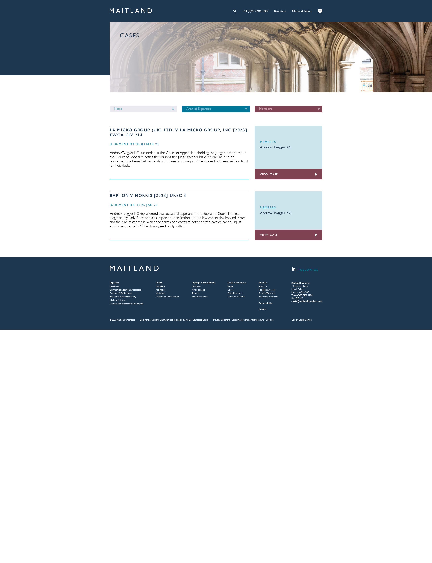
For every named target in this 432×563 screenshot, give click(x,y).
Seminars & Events (236, 297)
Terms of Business (267, 293)
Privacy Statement (221, 320)
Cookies (269, 320)
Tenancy (196, 293)
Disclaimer (236, 320)
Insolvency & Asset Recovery (123, 297)
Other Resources (235, 293)
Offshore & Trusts (117, 300)
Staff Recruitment (200, 297)
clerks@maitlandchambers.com (306, 301)
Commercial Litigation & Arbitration (125, 290)
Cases (231, 290)
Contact (262, 309)
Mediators (160, 293)
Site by (302, 320)
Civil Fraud (115, 286)
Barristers (280, 11)
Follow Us (307, 269)
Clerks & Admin (302, 11)
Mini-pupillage (198, 290)
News (230, 286)
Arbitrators (160, 290)
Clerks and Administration (167, 297)
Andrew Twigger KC (275, 147)
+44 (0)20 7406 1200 (255, 11)
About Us (263, 286)
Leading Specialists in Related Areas (126, 304)
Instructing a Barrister (268, 297)
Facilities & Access (267, 290)
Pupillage (196, 286)
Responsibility (265, 303)
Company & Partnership (121, 293)
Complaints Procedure (253, 320)
